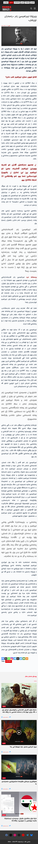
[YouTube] (23, 835)
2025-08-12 (5, 789)
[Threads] (18, 658)
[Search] (31, 8)
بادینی (11, 2)
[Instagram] (12, 658)
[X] (6, 658)
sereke (8, 661)
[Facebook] (3, 658)
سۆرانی (6, 2)
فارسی (32, 2)
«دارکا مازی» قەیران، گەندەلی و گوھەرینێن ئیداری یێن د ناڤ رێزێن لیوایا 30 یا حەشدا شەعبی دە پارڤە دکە (19, 711)
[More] (27, 658)
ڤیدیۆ (4, 743)
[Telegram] (15, 658)
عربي (22, 2)
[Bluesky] (31, 835)
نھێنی (9, 25)
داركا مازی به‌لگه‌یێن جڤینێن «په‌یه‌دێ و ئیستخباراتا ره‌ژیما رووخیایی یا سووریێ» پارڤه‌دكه (20, 819)
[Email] (24, 658)
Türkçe (27, 2)
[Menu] (35, 8)
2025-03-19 (5, 826)
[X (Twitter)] (11, 835)
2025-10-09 (5, 752)
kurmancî (16, 2)
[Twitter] (21, 658)
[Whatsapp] (9, 658)
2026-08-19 (5, 717)
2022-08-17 (4, 25)
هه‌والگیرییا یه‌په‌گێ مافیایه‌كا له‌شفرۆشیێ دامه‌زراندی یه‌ (19, 783)
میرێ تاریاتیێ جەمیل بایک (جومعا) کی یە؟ (23, 747)
